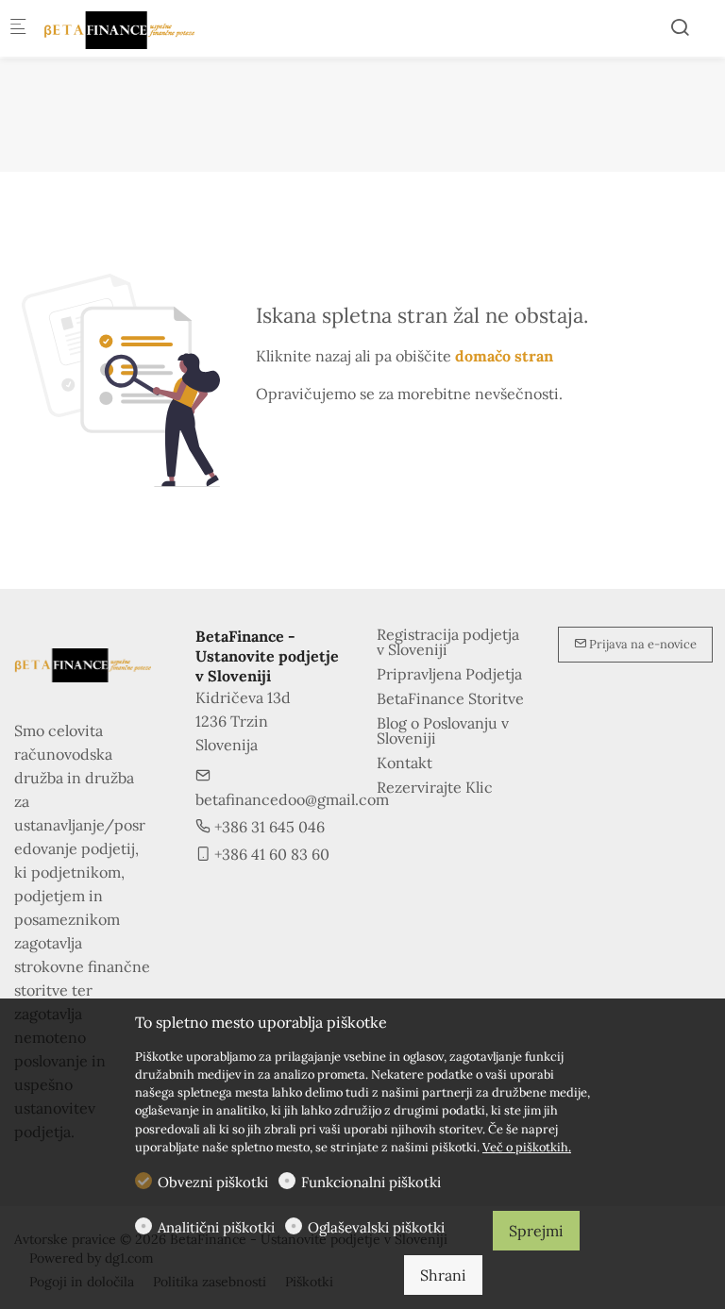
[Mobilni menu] (18, 28)
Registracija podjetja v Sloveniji (448, 642)
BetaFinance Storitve (450, 698)
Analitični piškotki (216, 1227)
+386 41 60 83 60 (270, 854)
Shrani (443, 1275)
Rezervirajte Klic (435, 787)
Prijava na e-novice (641, 644)
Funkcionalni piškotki (371, 1182)
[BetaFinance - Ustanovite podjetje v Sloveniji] (118, 28)
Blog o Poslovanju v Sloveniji (443, 730)
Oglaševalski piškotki (376, 1227)
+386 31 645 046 (268, 826)
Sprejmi (536, 1230)
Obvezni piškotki (213, 1182)
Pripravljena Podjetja (449, 673)
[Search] (680, 27)
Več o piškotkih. (526, 1147)
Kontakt (404, 762)
